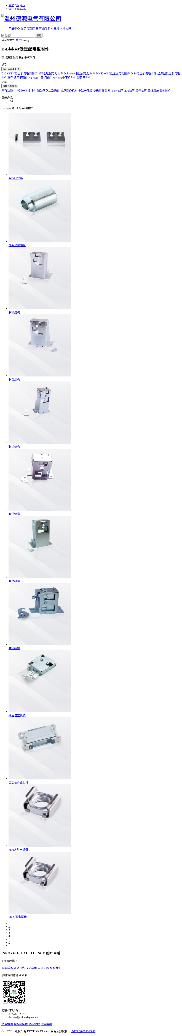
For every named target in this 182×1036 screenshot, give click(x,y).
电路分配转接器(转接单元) (94, 90)
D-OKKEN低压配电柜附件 (18, 73)
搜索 (38, 35)
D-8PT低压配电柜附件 (49, 73)
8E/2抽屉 (129, 90)
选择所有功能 (10, 86)
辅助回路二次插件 (48, 90)
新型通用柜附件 (18, 77)
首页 (18, 40)
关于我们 (41, 28)
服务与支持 (28, 28)
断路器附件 (84, 77)
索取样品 (7, 968)
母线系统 (153, 90)
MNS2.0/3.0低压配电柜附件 (113, 73)
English (20, 5)
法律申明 (46, 1024)
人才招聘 (65, 28)
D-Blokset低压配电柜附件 (79, 73)
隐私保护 (34, 1024)
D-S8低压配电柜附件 (144, 73)
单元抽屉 (141, 90)
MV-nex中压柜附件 (64, 77)
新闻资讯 (53, 28)
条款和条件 (21, 1024)
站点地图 (7, 1024)
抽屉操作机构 (68, 90)
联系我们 (55, 968)
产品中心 (14, 28)
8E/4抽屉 (117, 90)
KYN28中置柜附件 (40, 77)
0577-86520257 (17, 8)
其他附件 (165, 90)
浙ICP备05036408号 (83, 1031)
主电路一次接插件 (25, 90)
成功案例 (31, 968)
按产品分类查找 (11, 69)
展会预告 (19, 968)
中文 (11, 5)
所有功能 (7, 90)
